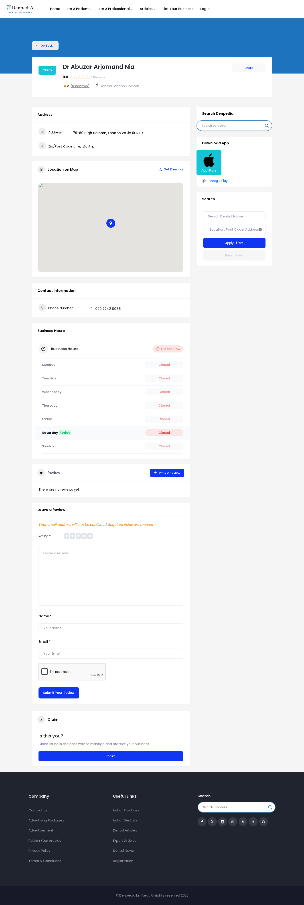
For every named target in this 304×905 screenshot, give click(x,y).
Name (45, 616)
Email (45, 641)
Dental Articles (125, 830)
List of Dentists (125, 820)
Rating (45, 536)
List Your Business (178, 8)
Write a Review (169, 473)
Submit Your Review (59, 692)
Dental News (123, 850)
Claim (47, 70)
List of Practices (126, 810)
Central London (112, 86)
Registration (123, 860)
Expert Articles (124, 840)
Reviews (98, 77)
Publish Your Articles (44, 840)
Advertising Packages (46, 820)
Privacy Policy (39, 850)
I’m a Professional (114, 8)
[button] (110, 223)
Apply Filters (234, 243)
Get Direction (174, 169)
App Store (209, 170)
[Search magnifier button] (267, 126)
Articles (146, 8)
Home (55, 8)
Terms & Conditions (44, 860)
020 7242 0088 (108, 308)
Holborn (132, 86)
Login (205, 8)
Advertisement (40, 830)
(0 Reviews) (80, 86)
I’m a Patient (78, 8)
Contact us (37, 810)
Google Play (218, 180)
